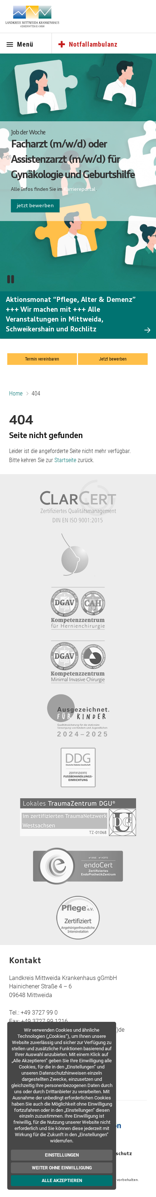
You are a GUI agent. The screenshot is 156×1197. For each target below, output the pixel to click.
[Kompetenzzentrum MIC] (78, 662)
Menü (25, 44)
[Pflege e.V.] (78, 918)
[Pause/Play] (10, 279)
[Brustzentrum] (78, 554)
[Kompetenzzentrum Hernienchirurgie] (78, 608)
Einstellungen (62, 1155)
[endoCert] (78, 866)
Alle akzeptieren (62, 1180)
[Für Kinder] (78, 715)
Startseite (65, 460)
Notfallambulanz (93, 44)
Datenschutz (116, 1153)
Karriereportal (79, 189)
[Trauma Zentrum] (78, 817)
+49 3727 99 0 (39, 1012)
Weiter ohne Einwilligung (62, 1167)
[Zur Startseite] (32, 16)
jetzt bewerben (35, 205)
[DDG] (78, 767)
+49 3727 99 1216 (44, 1021)
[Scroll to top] (143, 1184)
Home (15, 393)
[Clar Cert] (78, 501)
